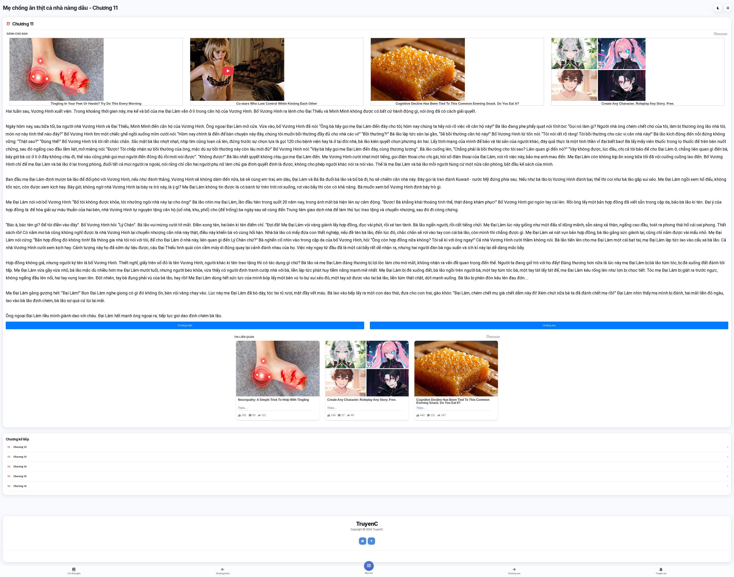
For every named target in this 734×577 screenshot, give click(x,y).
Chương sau (549, 325)
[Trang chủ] (362, 541)
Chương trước (185, 325)
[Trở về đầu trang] (371, 541)
